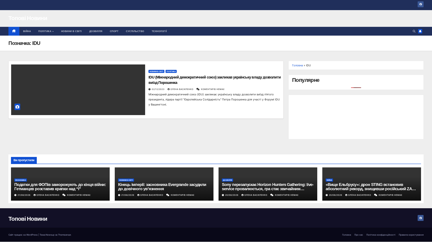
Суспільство (135, 31)
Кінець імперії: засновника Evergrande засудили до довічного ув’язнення (162, 186)
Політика (45, 31)
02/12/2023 (158, 89)
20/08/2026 (232, 195)
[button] (414, 31)
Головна (297, 65)
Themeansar (64, 234)
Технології (159, 31)
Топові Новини (27, 18)
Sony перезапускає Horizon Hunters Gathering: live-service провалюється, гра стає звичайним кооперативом (268, 188)
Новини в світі (71, 31)
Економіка (20, 180)
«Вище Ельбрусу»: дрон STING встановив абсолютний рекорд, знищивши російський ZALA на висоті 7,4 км (371, 188)
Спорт (114, 31)
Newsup (50, 234)
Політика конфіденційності (380, 234)
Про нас (358, 234)
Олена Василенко (182, 89)
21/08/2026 (24, 195)
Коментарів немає (213, 89)
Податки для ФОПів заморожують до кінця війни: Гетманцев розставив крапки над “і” (60, 186)
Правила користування (411, 234)
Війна (27, 31)
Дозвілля (95, 31)
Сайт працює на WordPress (23, 234)
